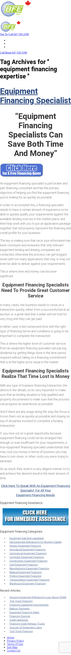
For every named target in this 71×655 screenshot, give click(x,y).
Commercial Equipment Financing (28, 553)
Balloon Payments (19, 608)
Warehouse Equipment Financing (27, 583)
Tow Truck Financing (21, 601)
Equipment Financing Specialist (35, 96)
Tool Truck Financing (21, 631)
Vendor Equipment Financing (25, 545)
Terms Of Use (15, 644)
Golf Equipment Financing (23, 564)
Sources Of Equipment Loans (25, 627)
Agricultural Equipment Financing (27, 549)
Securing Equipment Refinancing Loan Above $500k (37, 597)
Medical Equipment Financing (25, 572)
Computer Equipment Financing (26, 557)
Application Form (17, 43)
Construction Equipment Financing (28, 561)
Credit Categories (18, 620)
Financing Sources (19, 616)
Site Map (12, 647)
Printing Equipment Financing (25, 576)
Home (10, 40)
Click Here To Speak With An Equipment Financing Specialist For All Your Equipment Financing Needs (35, 490)
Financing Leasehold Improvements (29, 605)
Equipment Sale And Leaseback (26, 538)
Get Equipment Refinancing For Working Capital (35, 542)
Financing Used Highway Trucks (27, 623)
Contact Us (13, 46)
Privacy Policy (15, 640)
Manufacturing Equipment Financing (29, 568)
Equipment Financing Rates (24, 612)
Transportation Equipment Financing (29, 579)
